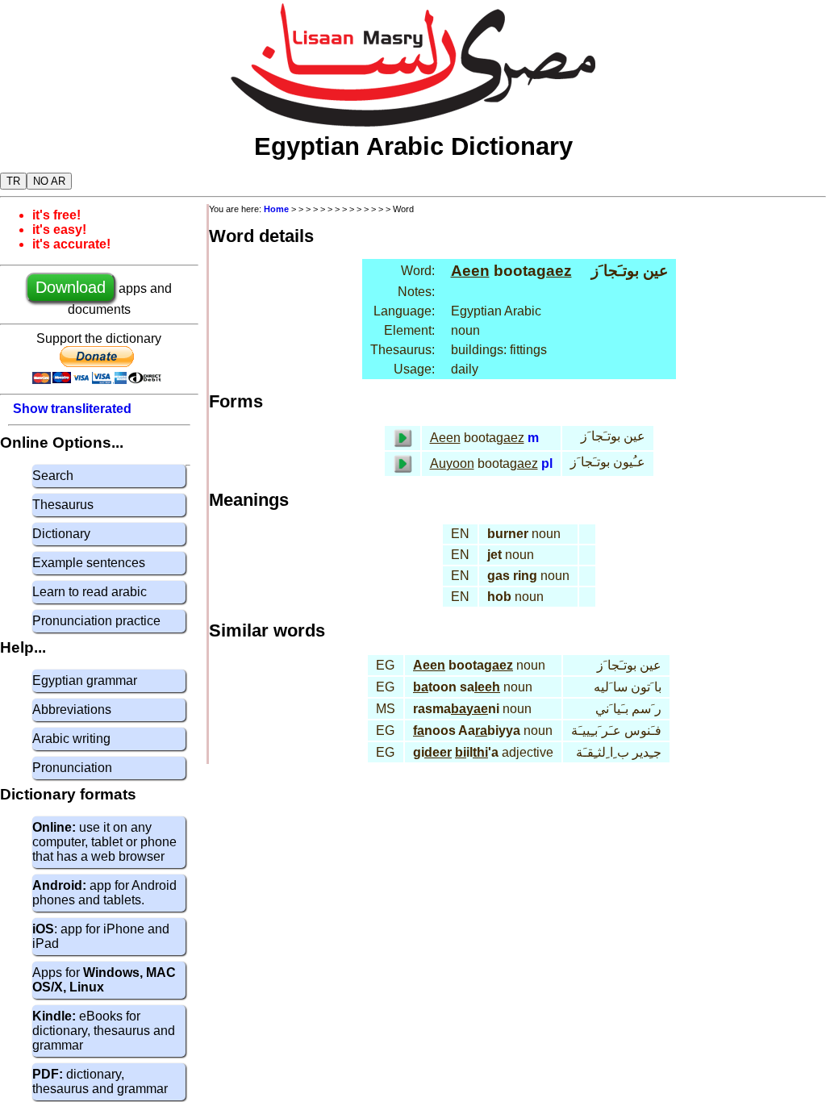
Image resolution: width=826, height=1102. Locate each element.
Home (276, 209)
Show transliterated (72, 408)
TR (13, 181)
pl (547, 463)
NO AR (49, 181)
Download (70, 287)
